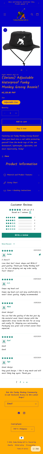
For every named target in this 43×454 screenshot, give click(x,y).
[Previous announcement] (4, 3)
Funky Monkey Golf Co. (20, 442)
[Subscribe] (35, 404)
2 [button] (20, 382)
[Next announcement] (38, 3)
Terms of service (22, 449)
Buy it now (21, 128)
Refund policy (19, 445)
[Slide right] (26, 70)
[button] (4, 14)
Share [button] (7, 156)
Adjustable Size (11, 102)
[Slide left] (16, 70)
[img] (7, 250)
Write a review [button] (21, 235)
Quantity (5, 108)
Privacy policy (30, 445)
